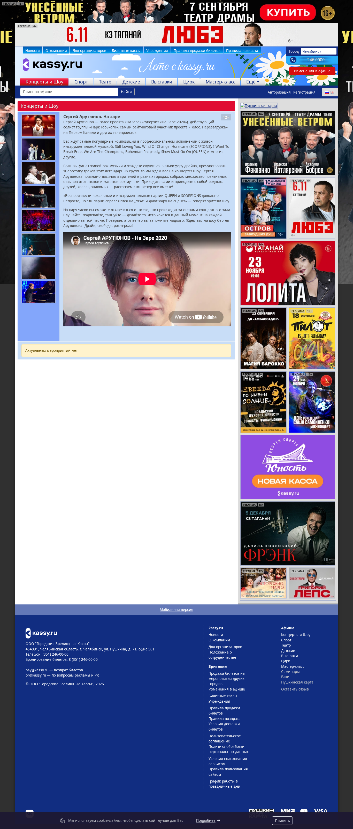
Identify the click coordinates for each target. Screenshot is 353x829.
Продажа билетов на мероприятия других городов (227, 678)
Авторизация (279, 92)
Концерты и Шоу (44, 82)
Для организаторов (89, 50)
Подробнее (206, 820)
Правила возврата (242, 50)
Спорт (81, 82)
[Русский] (327, 92)
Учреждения (157, 50)
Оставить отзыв (295, 689)
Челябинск (311, 51)
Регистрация (304, 92)
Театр (105, 82)
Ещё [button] (251, 82)
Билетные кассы (126, 50)
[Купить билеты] (41, 632)
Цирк (189, 82)
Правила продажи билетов (197, 50)
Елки (285, 676)
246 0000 (316, 60)
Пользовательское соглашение (225, 738)
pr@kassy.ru (36, 675)
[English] (332, 92)
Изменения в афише (312, 70)
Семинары (290, 671)
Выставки (161, 82)
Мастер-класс (220, 82)
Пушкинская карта (297, 682)
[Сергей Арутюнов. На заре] (38, 125)
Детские (131, 82)
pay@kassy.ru (37, 669)
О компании (56, 50)
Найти (126, 91)
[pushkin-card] (259, 105)
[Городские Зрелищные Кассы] (50, 66)
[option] (176, 34)
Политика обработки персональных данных (229, 749)
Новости (32, 50)
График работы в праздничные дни (224, 784)
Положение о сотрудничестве (222, 655)
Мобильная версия (176, 609)
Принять (282, 820)
